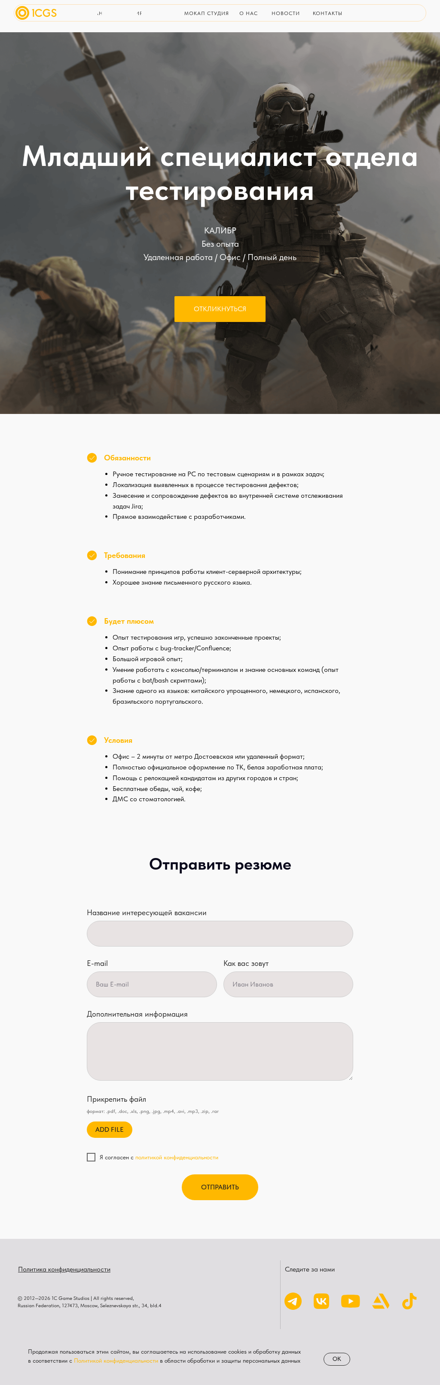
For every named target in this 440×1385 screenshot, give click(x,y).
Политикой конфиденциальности (116, 1360)
